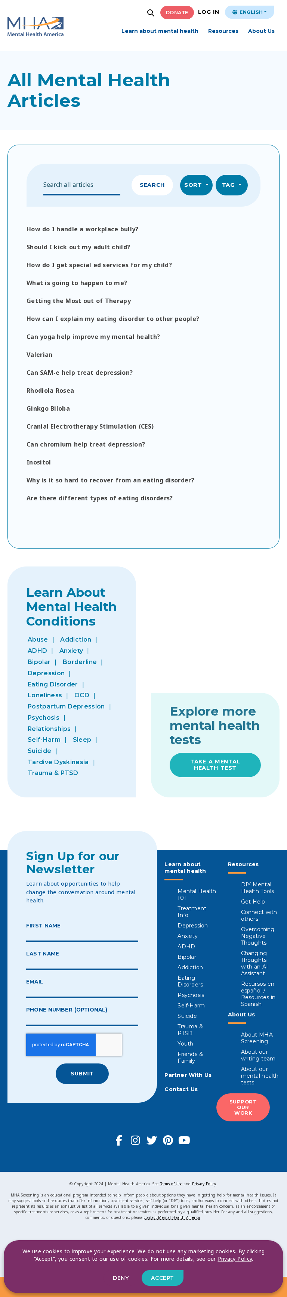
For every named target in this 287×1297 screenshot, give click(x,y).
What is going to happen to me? (77, 283)
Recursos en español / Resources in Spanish (258, 994)
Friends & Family (190, 1057)
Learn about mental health (159, 31)
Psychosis (43, 717)
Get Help (253, 901)
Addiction (75, 639)
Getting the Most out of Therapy (79, 301)
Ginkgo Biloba (48, 408)
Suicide (39, 750)
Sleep (82, 739)
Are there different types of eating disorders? (100, 498)
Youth (185, 1043)
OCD (81, 695)
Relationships (49, 728)
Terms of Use (171, 1183)
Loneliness (45, 695)
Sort (194, 185)
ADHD (37, 650)
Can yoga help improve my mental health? (93, 337)
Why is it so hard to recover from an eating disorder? (110, 480)
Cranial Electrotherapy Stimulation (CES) (90, 426)
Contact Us (181, 1089)
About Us (261, 31)
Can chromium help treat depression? (86, 444)
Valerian (40, 355)
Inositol (39, 462)
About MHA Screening (257, 1038)
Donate (177, 12)
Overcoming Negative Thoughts (258, 936)
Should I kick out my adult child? (78, 247)
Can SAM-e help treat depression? (80, 372)
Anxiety (71, 650)
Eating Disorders (190, 981)
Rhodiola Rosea (50, 390)
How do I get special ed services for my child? (99, 265)
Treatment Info (192, 911)
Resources (223, 31)
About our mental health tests (260, 1076)
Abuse (38, 639)
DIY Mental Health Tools (257, 888)
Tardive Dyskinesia (58, 762)
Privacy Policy (204, 1183)
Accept (162, 1278)
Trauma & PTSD (53, 772)
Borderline (80, 662)
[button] (151, 13)
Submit (82, 1074)
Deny (121, 1278)
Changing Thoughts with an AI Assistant (254, 963)
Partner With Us (188, 1075)
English (250, 12)
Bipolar (39, 662)
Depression (46, 673)
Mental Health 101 (197, 894)
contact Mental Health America (172, 1217)
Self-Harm (44, 739)
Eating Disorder (53, 684)
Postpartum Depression (66, 706)
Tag (229, 185)
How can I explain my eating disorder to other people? (113, 319)
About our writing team (258, 1055)
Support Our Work (243, 1107)
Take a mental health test (215, 764)
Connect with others (259, 915)
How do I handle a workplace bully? (83, 229)
